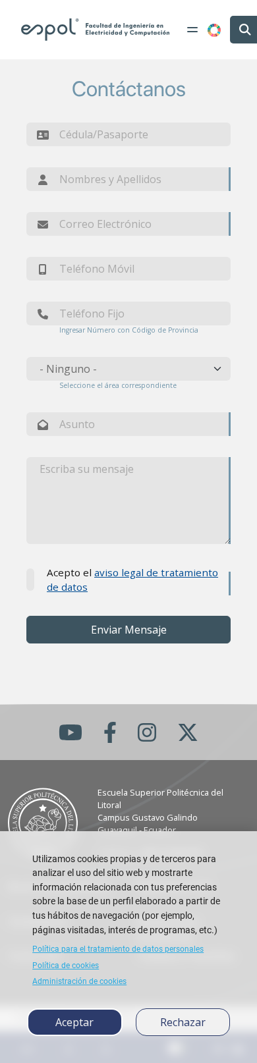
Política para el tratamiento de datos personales (118, 949)
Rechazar (183, 1022)
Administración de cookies (79, 981)
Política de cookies (65, 965)
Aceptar (74, 1022)
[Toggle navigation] (192, 29)
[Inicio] (95, 29)
